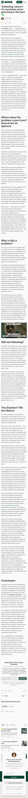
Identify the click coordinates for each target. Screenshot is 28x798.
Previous (6, 696)
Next (23, 696)
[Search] (25, 724)
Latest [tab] (6, 725)
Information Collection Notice (16, 683)
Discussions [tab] (12, 725)
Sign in (25, 2)
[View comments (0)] (6, 22)
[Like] (2, 22)
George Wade (8, 18)
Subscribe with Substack (15, 783)
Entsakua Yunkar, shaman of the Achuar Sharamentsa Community (12, 505)
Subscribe (19, 2)
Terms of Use (21, 682)
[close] (23, 753)
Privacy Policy (19, 789)
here (21, 507)
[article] (14, 733)
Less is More (18, 225)
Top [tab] (3, 725)
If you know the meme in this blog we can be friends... (10, 746)
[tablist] (7, 706)
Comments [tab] (4, 706)
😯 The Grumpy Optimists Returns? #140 (9, 730)
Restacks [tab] (11, 706)
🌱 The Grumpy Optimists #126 (9, 742)
